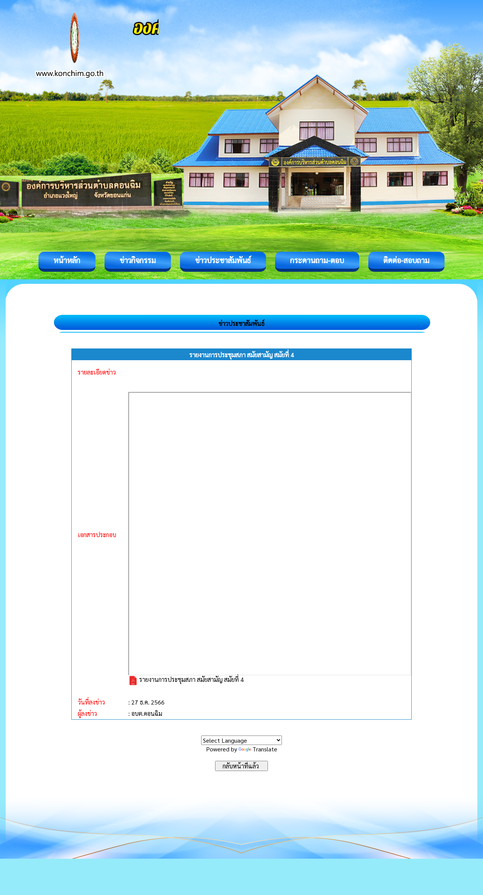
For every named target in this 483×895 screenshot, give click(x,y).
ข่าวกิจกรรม (138, 260)
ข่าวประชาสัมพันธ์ (223, 260)
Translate (264, 749)
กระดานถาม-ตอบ (317, 260)
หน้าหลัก (67, 260)
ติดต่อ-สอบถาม (406, 260)
